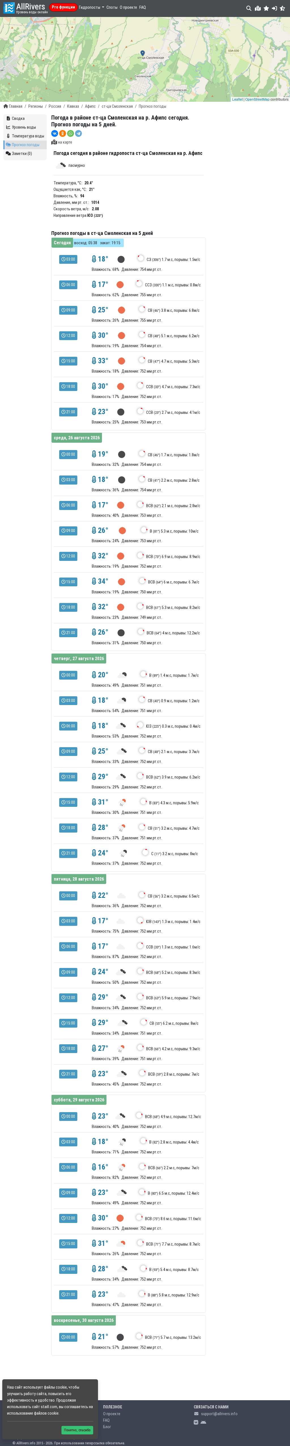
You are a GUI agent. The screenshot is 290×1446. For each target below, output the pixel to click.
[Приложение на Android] (203, 1422)
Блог (107, 1427)
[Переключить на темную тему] (282, 8)
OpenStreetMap (257, 99)
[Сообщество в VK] (196, 1422)
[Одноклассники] (62, 133)
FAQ (142, 7)
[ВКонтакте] (54, 133)
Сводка (18, 118)
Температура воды (28, 136)
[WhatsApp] (70, 133)
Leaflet (237, 99)
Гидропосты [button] (90, 7)
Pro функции (63, 7)
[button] (266, 8)
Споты (112, 7)
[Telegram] (78, 133)
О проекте (128, 7)
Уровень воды (24, 127)
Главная (15, 106)
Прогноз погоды (25, 144)
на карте (65, 142)
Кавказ (73, 106)
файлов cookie (46, 1413)
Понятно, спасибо (77, 1430)
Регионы (35, 106)
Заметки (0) (22, 153)
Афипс (90, 106)
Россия (55, 106)
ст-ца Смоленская (117, 106)
